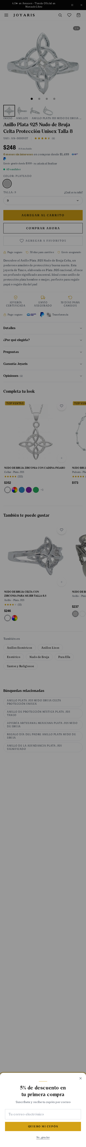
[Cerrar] (80, 1078)
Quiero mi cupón (43, 1126)
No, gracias (43, 1137)
